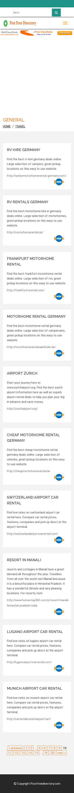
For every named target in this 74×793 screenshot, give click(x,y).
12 (16, 753)
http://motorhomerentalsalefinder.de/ (31, 347)
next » (62, 753)
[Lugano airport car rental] (59, 668)
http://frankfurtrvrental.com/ (26, 290)
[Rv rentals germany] (59, 238)
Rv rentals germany (27, 202)
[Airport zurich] (59, 415)
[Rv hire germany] (59, 182)
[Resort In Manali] (59, 611)
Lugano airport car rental (35, 632)
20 (52, 753)
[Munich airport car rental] (59, 725)
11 (9, 753)
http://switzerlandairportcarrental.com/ (32, 534)
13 (23, 753)
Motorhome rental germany (36, 316)
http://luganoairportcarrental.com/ (29, 662)
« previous (15, 748)
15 (36, 753)
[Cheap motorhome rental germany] (59, 477)
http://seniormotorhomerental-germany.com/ (36, 176)
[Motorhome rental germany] (59, 353)
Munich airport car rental (34, 688)
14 (29, 753)
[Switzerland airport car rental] (59, 540)
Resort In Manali (24, 560)
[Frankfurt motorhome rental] (59, 296)
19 (45, 753)
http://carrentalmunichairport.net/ (29, 719)
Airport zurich (22, 373)
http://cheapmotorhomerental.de (28, 471)
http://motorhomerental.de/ (25, 232)
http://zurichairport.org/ (22, 409)
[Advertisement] (37, 75)
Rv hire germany (23, 150)
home (7, 126)
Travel (20, 126)
